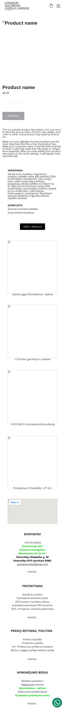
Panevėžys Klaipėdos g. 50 (32, 557)
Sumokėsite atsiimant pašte (32, 598)
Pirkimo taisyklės (32, 639)
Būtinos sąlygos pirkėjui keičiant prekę (32, 650)
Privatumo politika (32, 643)
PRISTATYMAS (32, 586)
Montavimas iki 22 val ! (32, 553)
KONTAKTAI (32, 534)
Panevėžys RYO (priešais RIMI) (32, 560)
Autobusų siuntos (32, 594)
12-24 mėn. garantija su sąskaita (32, 359)
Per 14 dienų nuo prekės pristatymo (32, 646)
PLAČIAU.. (32, 571)
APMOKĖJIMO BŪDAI (32, 672)
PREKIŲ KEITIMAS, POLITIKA (31, 631)
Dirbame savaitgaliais (32, 549)
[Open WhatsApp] (57, 702)
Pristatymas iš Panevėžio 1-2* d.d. (32, 488)
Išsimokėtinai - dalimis (32, 688)
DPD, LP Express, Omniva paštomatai (32, 609)
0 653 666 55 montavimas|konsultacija (32, 424)
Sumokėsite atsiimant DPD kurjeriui (32, 605)
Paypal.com (27, 684)
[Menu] (58, 6)
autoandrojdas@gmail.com (32, 564)
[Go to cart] (51, 6)
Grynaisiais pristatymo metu (32, 695)
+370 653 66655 (32, 542)
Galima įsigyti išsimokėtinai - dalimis (32, 294)
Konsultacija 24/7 (32, 546)
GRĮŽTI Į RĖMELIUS (32, 226)
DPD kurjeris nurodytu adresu (32, 601)
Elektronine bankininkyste (32, 691)
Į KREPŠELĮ (13, 116)
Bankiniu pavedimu (32, 681)
